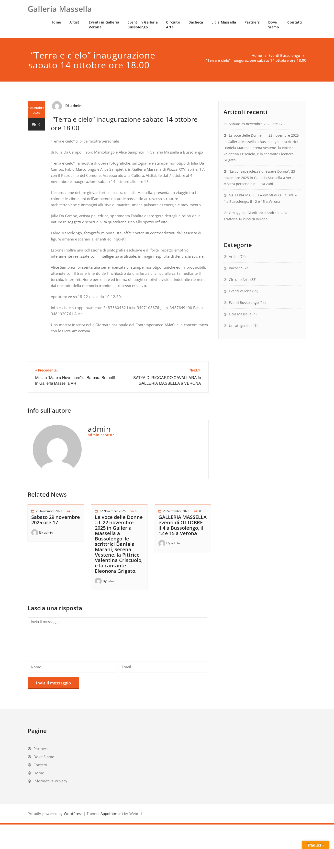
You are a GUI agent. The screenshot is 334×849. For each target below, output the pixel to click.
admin (76, 105)
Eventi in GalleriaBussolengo (142, 24)
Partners (252, 22)
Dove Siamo (43, 756)
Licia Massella (224, 22)
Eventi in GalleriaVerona (104, 24)
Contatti (294, 22)
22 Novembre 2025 (113, 511)
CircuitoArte (173, 24)
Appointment (111, 813)
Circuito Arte (239, 279)
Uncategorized (241, 325)
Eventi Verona (240, 291)
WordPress (73, 813)
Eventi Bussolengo (284, 55)
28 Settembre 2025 (176, 511)
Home (56, 22)
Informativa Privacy (50, 780)
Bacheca (196, 22)
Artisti (75, 22)
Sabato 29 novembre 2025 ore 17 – (55, 520)
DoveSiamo (273, 24)
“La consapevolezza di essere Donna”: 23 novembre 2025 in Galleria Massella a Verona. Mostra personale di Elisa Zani (261, 177)
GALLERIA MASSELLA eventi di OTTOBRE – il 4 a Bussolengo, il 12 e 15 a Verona (182, 525)
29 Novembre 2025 (49, 511)
